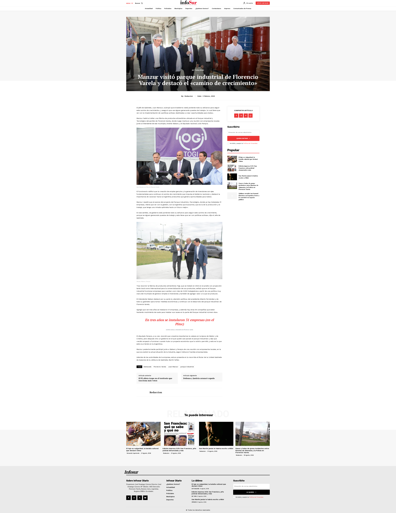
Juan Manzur (173, 367)
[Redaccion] (141, 392)
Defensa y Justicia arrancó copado (199, 378)
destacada (147, 367)
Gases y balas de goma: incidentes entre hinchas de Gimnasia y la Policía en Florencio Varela (248, 186)
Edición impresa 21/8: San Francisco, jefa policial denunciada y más (248, 168)
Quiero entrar (242, 138)
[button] (139, 3)
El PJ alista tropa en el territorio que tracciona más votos (155, 379)
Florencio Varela (160, 367)
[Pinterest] (246, 115)
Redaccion (189, 96)
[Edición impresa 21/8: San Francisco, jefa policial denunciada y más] (232, 168)
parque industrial (187, 367)
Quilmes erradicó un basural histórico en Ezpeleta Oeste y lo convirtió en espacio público (249, 196)
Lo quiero (250, 492)
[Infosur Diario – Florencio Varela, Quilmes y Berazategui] (188, 3)
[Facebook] (236, 115)
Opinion (194, 502)
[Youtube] (145, 497)
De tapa (194, 496)
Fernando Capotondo (133, 453)
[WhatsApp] (250, 115)
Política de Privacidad (250, 143)
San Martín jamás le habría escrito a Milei (248, 177)
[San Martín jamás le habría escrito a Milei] (232, 176)
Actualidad (198, 70)
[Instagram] (134, 497)
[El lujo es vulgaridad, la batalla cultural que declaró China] (232, 159)
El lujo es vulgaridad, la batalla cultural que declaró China (248, 159)
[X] (241, 115)
